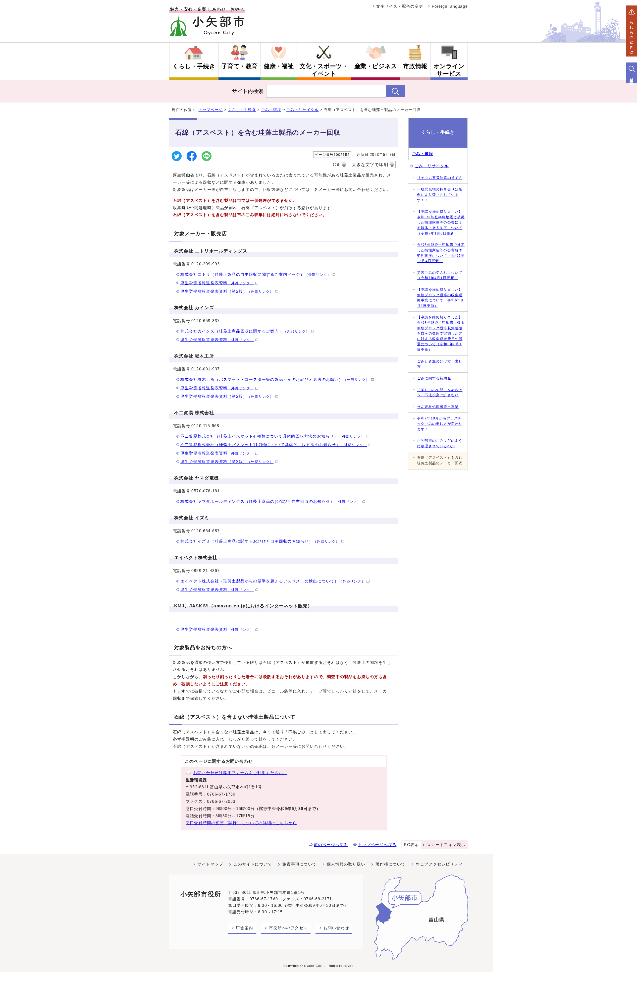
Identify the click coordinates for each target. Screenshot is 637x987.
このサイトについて (252, 864)
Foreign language (450, 6)
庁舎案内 (244, 928)
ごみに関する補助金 (434, 378)
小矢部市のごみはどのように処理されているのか (439, 443)
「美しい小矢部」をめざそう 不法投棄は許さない (439, 392)
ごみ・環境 (271, 110)
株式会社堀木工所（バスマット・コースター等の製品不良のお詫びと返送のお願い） (275, 379)
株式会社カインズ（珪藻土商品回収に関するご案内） (245, 331)
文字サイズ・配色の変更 (399, 6)
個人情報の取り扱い (346, 864)
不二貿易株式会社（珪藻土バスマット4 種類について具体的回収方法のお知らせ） (272, 436)
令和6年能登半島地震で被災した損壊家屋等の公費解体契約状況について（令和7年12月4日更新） (441, 253)
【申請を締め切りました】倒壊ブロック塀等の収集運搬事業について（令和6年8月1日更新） (440, 298)
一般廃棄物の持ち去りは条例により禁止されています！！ (439, 194)
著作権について (390, 864)
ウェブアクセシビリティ (439, 864)
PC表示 (411, 845)
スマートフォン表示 (446, 845)
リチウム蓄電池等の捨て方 (439, 178)
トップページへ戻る (377, 845)
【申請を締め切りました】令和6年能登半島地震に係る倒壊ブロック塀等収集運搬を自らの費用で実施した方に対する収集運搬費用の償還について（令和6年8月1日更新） (441, 333)
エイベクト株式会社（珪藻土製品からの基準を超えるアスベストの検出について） (272, 581)
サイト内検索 (248, 91)
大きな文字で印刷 (370, 164)
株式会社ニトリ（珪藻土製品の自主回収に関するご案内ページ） (255, 274)
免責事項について (299, 864)
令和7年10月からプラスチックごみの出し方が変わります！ (439, 423)
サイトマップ (210, 864)
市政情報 (415, 66)
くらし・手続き (193, 66)
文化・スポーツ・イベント (324, 70)
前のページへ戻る (331, 845)
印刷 (336, 165)
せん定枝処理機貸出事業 (438, 407)
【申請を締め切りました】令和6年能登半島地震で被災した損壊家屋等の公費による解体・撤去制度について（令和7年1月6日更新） (441, 222)
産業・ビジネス (375, 66)
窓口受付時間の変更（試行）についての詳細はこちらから (241, 823)
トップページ (211, 110)
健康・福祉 (279, 66)
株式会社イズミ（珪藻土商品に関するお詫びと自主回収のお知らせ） (260, 541)
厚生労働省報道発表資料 (217, 283)
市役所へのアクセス (288, 928)
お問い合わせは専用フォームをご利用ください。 (240, 773)
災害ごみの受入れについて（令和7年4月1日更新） (439, 275)
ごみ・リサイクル (302, 110)
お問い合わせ (336, 928)
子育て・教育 (239, 66)
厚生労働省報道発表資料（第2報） (227, 291)
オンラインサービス (449, 70)
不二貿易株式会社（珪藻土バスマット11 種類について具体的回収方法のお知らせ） (273, 445)
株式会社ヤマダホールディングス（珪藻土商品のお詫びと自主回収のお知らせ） (270, 501)
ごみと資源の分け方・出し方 (439, 364)
